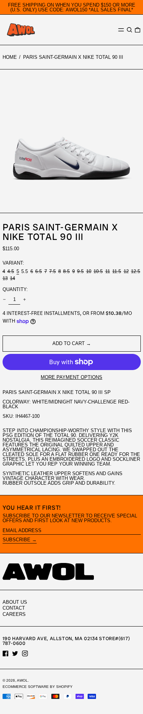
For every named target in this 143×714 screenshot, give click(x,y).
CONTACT (14, 608)
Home (10, 57)
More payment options (71, 377)
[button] (129, 30)
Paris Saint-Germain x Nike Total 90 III (73, 57)
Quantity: (15, 289)
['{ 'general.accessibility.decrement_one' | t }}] (4, 299)
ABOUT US (15, 602)
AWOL (22, 680)
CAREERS (14, 614)
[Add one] (24, 299)
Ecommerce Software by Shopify (38, 687)
